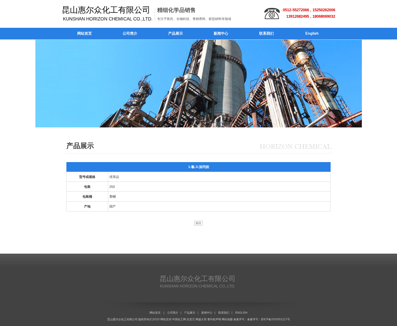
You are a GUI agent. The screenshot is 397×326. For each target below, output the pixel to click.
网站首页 (84, 33)
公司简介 (130, 33)
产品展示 (175, 33)
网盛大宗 (201, 319)
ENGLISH (241, 312)
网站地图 (227, 319)
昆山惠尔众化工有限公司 (122, 319)
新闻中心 (221, 33)
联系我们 (266, 33)
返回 (198, 223)
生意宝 (191, 319)
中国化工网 (179, 319)
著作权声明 (214, 319)
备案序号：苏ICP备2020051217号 (268, 319)
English (312, 33)
